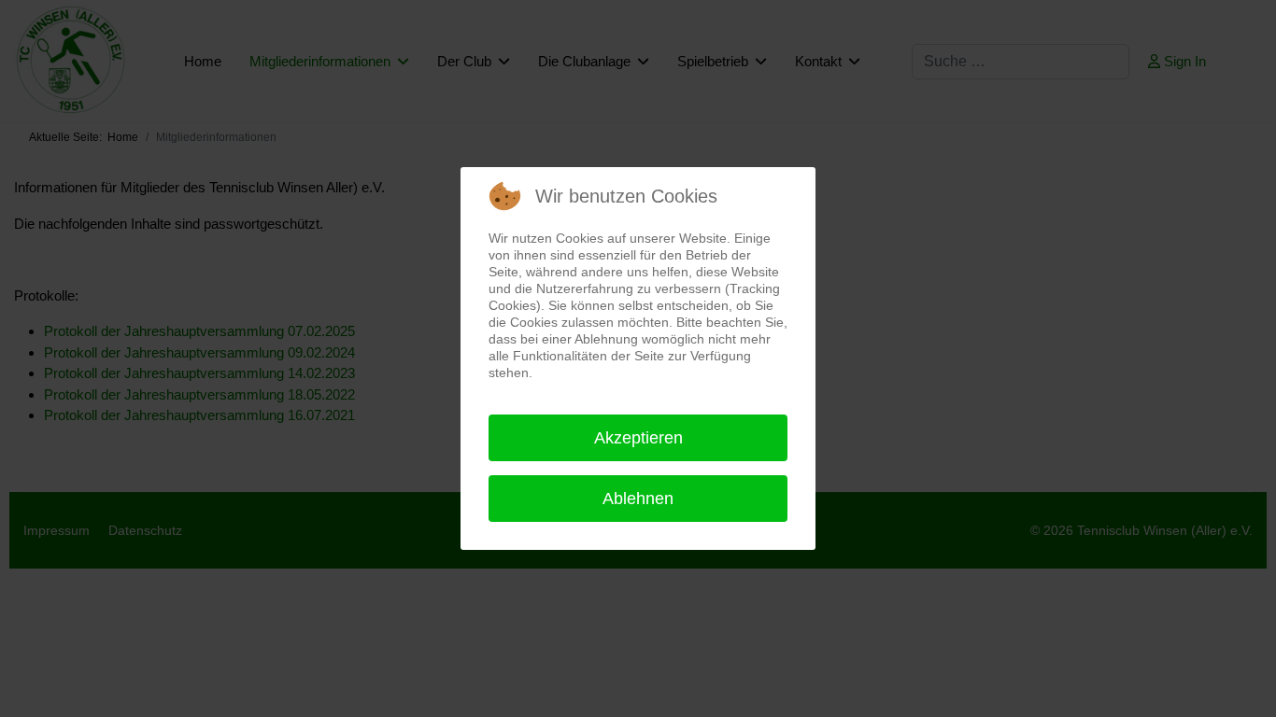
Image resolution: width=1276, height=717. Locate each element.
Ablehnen (638, 498)
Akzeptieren (638, 438)
